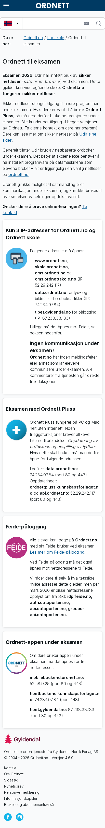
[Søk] (99, 23)
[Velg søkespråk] (11, 23)
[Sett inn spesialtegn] (86, 23)
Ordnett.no (33, 37)
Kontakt (10, 768)
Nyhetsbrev (14, 786)
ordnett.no (18, 174)
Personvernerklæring (22, 792)
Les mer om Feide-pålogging (57, 552)
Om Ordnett (13, 774)
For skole (55, 37)
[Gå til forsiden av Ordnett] (52, 6)
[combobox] (52, 23)
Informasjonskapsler (20, 798)
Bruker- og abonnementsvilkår (29, 804)
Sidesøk (11, 780)
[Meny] (6, 6)
